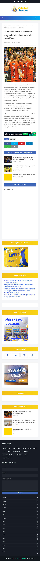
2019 (20, 521)
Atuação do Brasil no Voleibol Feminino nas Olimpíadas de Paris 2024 (18, 286)
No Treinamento (7, 455)
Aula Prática (6, 448)
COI (4, 451)
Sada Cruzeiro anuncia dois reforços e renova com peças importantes (19, 296)
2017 (20, 528)
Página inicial (8, 26)
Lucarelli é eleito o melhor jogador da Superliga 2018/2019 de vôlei (23, 158)
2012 (20, 545)
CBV (29, 448)
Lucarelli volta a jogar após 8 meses (24, 175)
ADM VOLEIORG (9, 42)
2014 (20, 538)
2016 (20, 532)
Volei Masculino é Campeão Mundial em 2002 (22, 413)
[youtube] (32, 355)
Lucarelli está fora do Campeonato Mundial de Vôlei (24, 167)
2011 (20, 549)
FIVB (9, 451)
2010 (20, 552)
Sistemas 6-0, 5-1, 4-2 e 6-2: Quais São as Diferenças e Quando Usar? (24, 421)
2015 (20, 535)
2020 (20, 518)
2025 (20, 501)
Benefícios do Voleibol (11, 293)
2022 (20, 511)
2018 (20, 525)
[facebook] (14, 1)
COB (34, 448)
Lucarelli (15, 26)
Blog (24, 448)
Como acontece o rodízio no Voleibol (22, 430)
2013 (20, 542)
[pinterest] (26, 1)
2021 (20, 515)
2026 (20, 498)
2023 (20, 508)
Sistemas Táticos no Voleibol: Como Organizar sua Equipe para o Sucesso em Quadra (19, 290)
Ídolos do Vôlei (7, 458)
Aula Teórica (16, 448)
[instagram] (22, 1)
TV (25, 455)
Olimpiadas (18, 455)
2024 (20, 504)
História (26, 451)
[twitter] (18, 1)
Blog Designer (21, 558)
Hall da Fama (17, 451)
